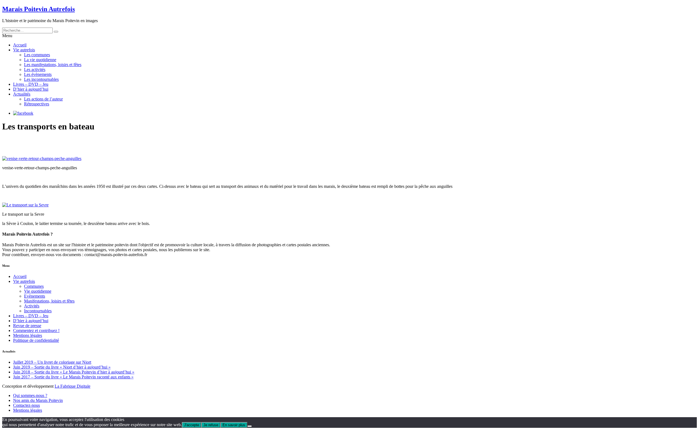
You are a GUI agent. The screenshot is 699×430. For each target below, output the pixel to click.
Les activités (34, 69)
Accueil (19, 45)
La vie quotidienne (40, 59)
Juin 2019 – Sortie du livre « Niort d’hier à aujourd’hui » (62, 367)
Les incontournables (41, 79)
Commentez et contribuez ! (36, 330)
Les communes (37, 54)
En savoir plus (234, 425)
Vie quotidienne (37, 291)
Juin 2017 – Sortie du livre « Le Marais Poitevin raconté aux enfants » (73, 377)
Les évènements (38, 74)
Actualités (21, 94)
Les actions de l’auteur (43, 99)
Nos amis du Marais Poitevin (38, 400)
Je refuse (210, 425)
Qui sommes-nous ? (30, 395)
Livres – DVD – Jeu (30, 84)
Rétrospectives (36, 104)
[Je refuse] (249, 426)
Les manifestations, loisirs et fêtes (52, 64)
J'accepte (191, 425)
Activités (31, 306)
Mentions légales (27, 335)
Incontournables (38, 311)
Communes (34, 286)
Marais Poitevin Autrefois (38, 9)
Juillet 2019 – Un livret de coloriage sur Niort (52, 362)
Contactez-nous (26, 405)
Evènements (34, 296)
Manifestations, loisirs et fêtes (49, 301)
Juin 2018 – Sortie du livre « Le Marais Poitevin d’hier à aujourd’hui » (73, 372)
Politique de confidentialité (36, 340)
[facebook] (23, 113)
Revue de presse (27, 325)
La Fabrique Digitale (72, 386)
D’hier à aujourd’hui (30, 89)
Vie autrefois (24, 50)
